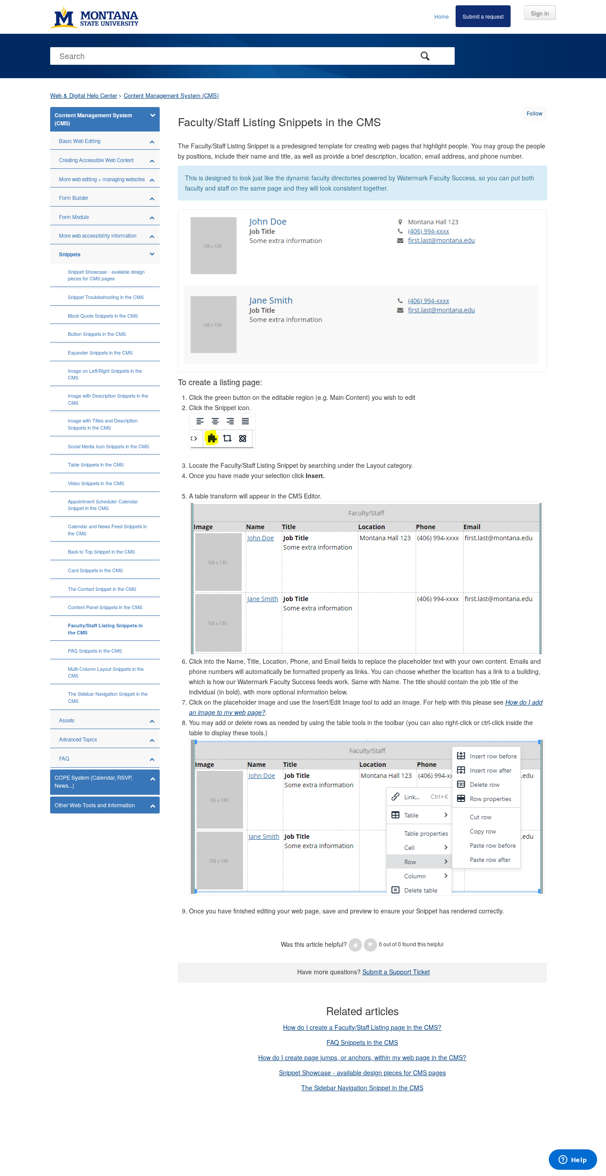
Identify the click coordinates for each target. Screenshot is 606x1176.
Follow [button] (535, 113)
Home (441, 16)
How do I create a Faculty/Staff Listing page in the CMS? (362, 1027)
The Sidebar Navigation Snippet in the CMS (362, 1087)
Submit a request (483, 16)
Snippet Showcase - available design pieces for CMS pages (362, 1072)
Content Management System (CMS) (171, 95)
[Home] (94, 16)
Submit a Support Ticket (396, 971)
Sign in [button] (540, 13)
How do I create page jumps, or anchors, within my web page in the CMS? (362, 1057)
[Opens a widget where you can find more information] (572, 1160)
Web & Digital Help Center (83, 95)
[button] (355, 945)
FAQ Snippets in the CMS (362, 1042)
